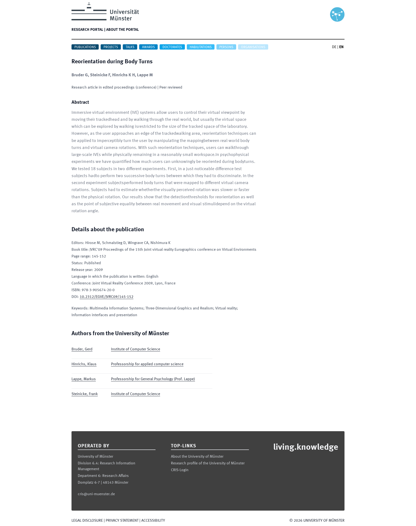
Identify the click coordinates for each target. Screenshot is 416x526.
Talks (130, 47)
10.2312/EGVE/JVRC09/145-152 (106, 297)
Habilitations (201, 47)
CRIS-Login (179, 470)
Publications (85, 47)
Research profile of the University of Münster (208, 463)
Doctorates (172, 47)
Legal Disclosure (87, 521)
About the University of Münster (197, 457)
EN (341, 47)
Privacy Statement (122, 521)
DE (334, 47)
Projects (111, 47)
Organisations (253, 47)
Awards (148, 47)
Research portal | (88, 30)
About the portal (122, 30)
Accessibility (153, 521)
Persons (226, 47)
